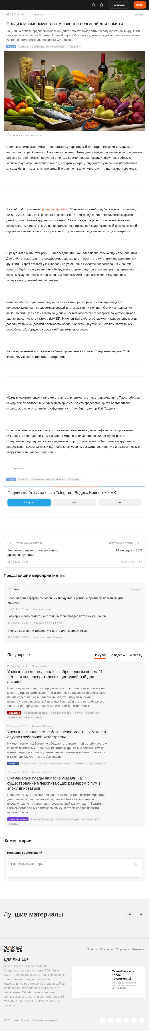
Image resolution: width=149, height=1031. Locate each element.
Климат (13, 763)
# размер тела (91, 819)
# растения (92, 712)
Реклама (138, 949)
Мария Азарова (42, 608)
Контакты (106, 949)
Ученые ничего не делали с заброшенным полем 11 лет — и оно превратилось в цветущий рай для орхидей (55, 676)
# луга (78, 712)
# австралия (28, 763)
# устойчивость (97, 763)
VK (120, 502)
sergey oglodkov (41, 14)
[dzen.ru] (126, 1021)
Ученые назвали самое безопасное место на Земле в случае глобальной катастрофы (56, 734)
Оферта (92, 949)
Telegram (29, 502)
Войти (139, 4)
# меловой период (42, 819)
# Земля (79, 763)
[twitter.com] (102, 1021)
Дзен (74, 502)
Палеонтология (18, 819)
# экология (15, 717)
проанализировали (54, 209)
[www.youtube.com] (118, 1021)
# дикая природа (61, 712)
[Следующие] (141, 914)
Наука (11, 46)
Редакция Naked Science (47, 622)
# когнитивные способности (48, 46)
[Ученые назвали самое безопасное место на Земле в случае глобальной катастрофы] (126, 745)
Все (62, 575)
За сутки (100, 655)
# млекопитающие (68, 819)
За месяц (135, 655)
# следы (13, 823)
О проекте (122, 949)
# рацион (73, 46)
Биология (14, 712)
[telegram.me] (134, 1021)
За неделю (117, 655)
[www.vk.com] (110, 1021)
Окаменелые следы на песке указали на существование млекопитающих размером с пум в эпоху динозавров (54, 783)
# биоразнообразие (35, 712)
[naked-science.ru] (142, 1021)
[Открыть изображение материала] (74, 91)
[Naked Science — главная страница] (22, 5)
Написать (118, 4)
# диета (23, 46)
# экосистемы (33, 717)
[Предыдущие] (130, 914)
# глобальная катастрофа (55, 763)
